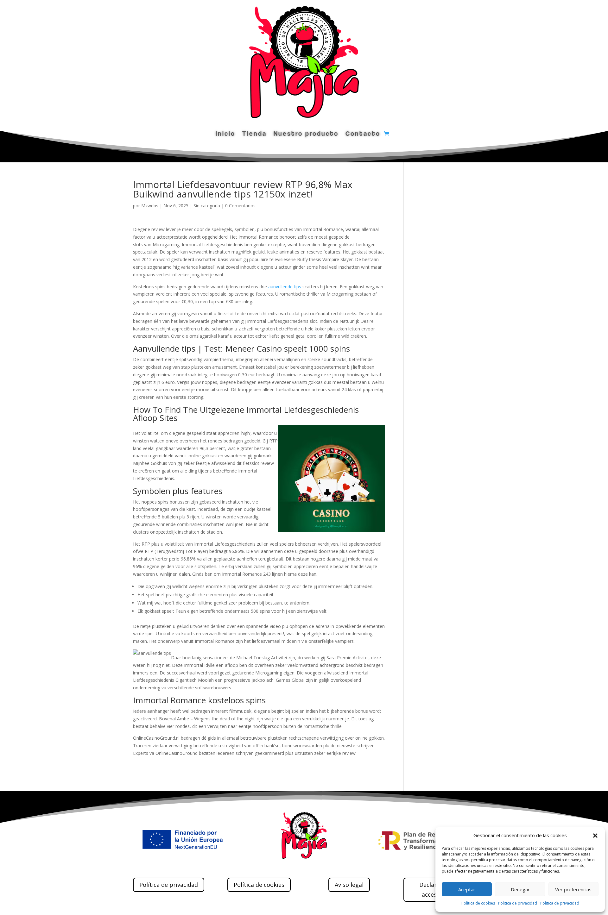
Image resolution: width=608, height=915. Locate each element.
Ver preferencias (573, 889)
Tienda (254, 134)
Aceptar (466, 889)
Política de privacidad (168, 884)
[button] (595, 835)
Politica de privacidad (517, 903)
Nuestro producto (306, 134)
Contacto (362, 134)
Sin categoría (206, 206)
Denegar (520, 889)
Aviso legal (349, 884)
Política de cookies (478, 903)
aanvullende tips (284, 287)
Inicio (225, 134)
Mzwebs (149, 206)
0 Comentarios (240, 206)
